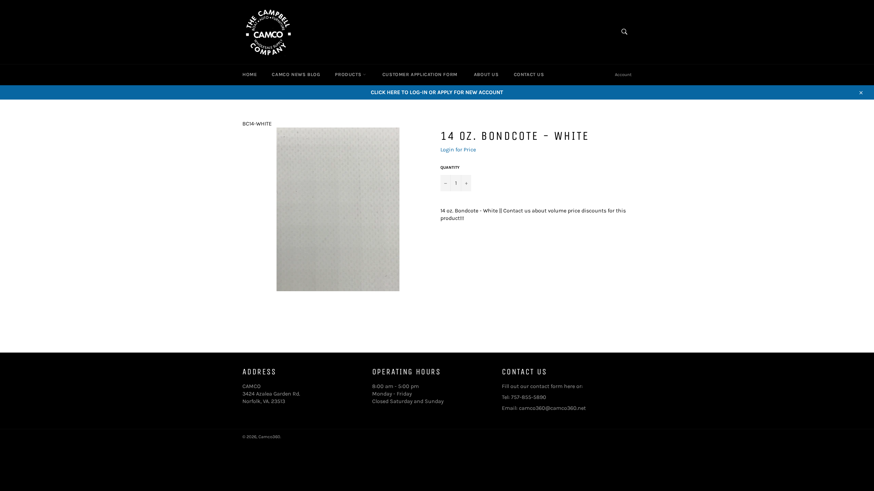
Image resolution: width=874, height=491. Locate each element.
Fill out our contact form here (538, 386)
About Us (486, 74)
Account (623, 74)
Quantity (450, 167)
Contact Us (529, 74)
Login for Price (458, 149)
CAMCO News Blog (296, 74)
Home (249, 74)
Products (349, 74)
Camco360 (269, 436)
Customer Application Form (419, 74)
